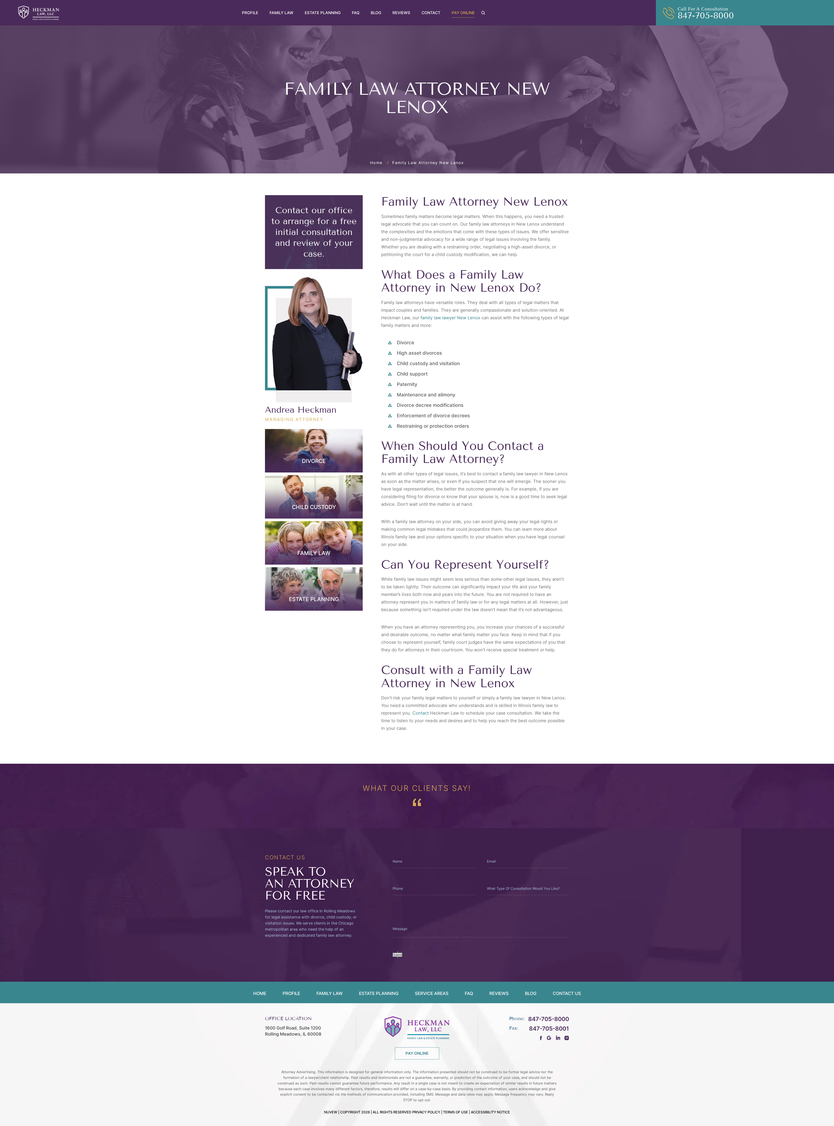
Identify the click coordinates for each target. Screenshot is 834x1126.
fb (541, 1038)
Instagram (566, 1038)
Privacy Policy (426, 1112)
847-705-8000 (706, 15)
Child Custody (314, 507)
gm (549, 1038)
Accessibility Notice (490, 1112)
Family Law (281, 12)
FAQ (355, 12)
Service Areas (431, 993)
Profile (250, 12)
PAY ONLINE (417, 1053)
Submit (397, 954)
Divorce (314, 461)
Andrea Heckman (300, 410)
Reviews (401, 12)
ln (558, 1038)
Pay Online (463, 12)
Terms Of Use (455, 1112)
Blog (376, 12)
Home (259, 993)
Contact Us (567, 993)
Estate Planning (323, 12)
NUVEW (330, 1112)
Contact (431, 12)
